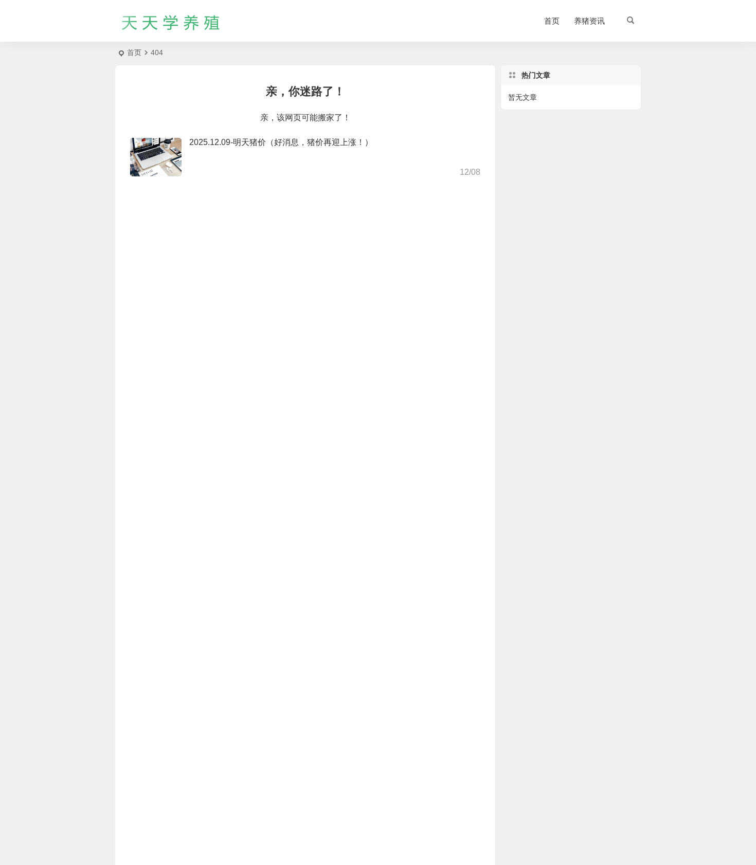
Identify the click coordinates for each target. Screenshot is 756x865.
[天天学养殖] (171, 21)
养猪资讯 (589, 20)
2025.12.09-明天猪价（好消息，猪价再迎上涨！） (281, 142)
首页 (552, 20)
